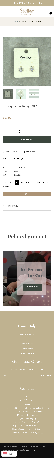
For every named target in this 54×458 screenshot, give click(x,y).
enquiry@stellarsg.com (27, 400)
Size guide (30, 151)
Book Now (32, 287)
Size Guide (27, 339)
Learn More (30, 450)
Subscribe (46, 375)
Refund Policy (27, 349)
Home (15, 21)
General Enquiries (27, 334)
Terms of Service (27, 353)
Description (16, 206)
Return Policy (27, 344)
